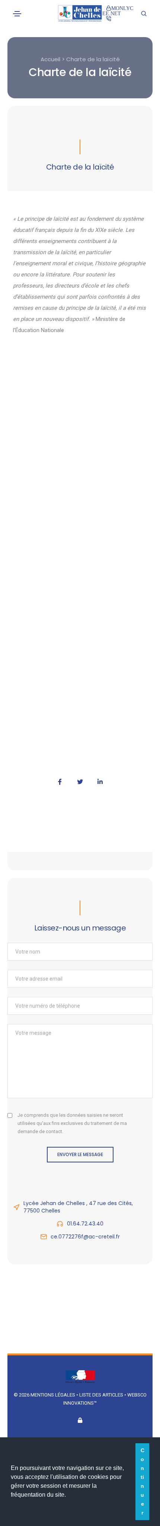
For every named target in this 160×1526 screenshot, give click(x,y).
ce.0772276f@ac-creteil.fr (85, 1236)
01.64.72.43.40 (85, 1223)
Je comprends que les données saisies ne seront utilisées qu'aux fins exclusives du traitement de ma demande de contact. (72, 1123)
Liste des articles (101, 1395)
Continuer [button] (142, 1481)
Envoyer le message (80, 1154)
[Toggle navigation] (17, 13)
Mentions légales (53, 1395)
